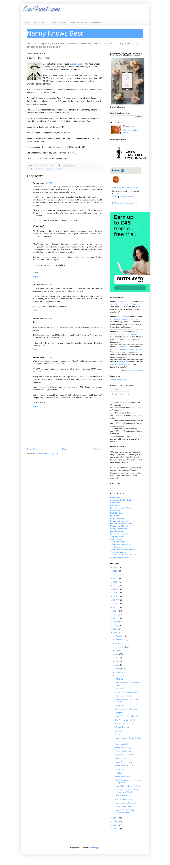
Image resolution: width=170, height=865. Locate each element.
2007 (115, 818)
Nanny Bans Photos (123, 777)
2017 (115, 600)
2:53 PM (48, 285)
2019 (115, 593)
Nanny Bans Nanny (123, 748)
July (117, 654)
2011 (115, 622)
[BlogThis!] (66, 165)
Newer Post (32, 449)
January (119, 676)
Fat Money (119, 705)
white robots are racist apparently (125, 304)
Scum (117, 734)
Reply (35, 276)
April (117, 665)
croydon (49, 169)
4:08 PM (48, 318)
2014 (115, 611)
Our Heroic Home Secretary (126, 709)
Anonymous (124, 301)
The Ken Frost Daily (57, 22)
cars (35, 169)
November (120, 639)
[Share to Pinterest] (74, 165)
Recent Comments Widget (135, 370)
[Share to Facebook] (71, 165)
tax (60, 169)
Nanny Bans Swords (123, 696)
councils (41, 169)
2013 (115, 615)
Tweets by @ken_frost (119, 379)
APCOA (73, 153)
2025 (115, 571)
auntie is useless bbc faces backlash (126, 349)
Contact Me (96, 22)
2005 (115, 825)
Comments (118, 394)
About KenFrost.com (78, 22)
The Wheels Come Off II (125, 720)
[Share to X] (69, 165)
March (118, 669)
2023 (115, 578)
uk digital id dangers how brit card (125, 319)
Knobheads (119, 773)
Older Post (97, 449)
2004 (115, 829)
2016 (115, 604)
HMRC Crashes (121, 679)
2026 (115, 567)
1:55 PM (48, 183)
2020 (115, 589)
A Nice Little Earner (123, 806)
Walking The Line (122, 727)
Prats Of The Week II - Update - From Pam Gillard (128, 791)
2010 (115, 625)
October (119, 643)
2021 (115, 585)
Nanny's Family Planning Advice (128, 786)
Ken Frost (130, 126)
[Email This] (64, 165)
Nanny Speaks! (121, 744)
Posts (116, 390)
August (118, 650)
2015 (115, 607)
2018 (115, 596)
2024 (115, 575)
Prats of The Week (123, 796)
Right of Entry (120, 758)
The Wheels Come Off (124, 723)
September (120, 647)
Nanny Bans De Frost (124, 766)
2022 (115, 582)
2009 (115, 629)
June (117, 658)
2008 (115, 633)
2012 (115, 618)
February (119, 672)
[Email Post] (59, 165)
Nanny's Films (39, 22)
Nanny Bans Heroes (123, 762)
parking (55, 169)
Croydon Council (77, 64)
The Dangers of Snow (124, 799)
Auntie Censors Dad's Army (126, 692)
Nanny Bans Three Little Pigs (127, 716)
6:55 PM (48, 357)
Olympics (119, 713)
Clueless (118, 731)
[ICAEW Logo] (132, 164)
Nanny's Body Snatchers (125, 755)
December (120, 636)
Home (26, 22)
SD (120, 332)
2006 (115, 821)
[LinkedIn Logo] (125, 206)
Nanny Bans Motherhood (125, 803)
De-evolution (120, 689)
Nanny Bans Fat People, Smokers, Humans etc (125, 811)
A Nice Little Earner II (124, 751)
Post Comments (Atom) (48, 453)
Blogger (96, 847)
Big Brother (119, 769)
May (117, 661)
